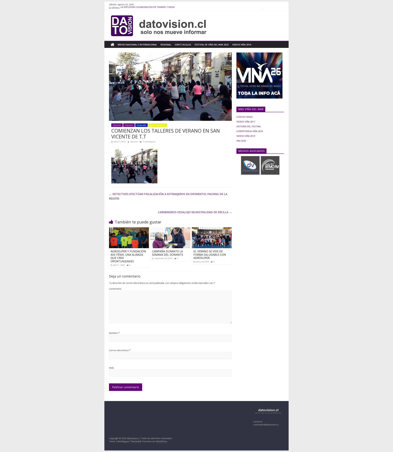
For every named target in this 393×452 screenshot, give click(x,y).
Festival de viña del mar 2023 (212, 44)
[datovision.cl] (112, 44)
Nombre (114, 332)
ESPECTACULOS (183, 44)
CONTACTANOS (244, 116)
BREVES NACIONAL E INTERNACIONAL (137, 44)
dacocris (134, 141)
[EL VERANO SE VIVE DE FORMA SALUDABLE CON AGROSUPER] (212, 229)
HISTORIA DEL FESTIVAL (248, 126)
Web (111, 367)
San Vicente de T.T (157, 125)
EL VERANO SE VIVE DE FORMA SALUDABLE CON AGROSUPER (209, 254)
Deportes (117, 125)
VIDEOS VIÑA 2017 (245, 121)
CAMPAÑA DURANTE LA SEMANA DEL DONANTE (167, 252)
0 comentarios (148, 141)
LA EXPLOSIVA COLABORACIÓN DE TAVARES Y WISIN (148, 7)
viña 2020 (241, 140)
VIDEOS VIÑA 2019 (241, 44)
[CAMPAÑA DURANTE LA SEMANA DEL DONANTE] (170, 229)
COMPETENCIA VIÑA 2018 (249, 131)
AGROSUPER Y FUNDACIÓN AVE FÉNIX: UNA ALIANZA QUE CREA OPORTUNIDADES (128, 256)
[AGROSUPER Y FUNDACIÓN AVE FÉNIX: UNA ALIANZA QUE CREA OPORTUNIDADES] (129, 229)
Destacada (141, 125)
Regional (166, 44)
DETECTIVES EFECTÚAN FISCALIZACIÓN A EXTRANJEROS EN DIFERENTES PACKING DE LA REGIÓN (168, 196)
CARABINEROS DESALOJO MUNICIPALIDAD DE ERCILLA (195, 212)
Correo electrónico (119, 350)
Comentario (115, 288)
